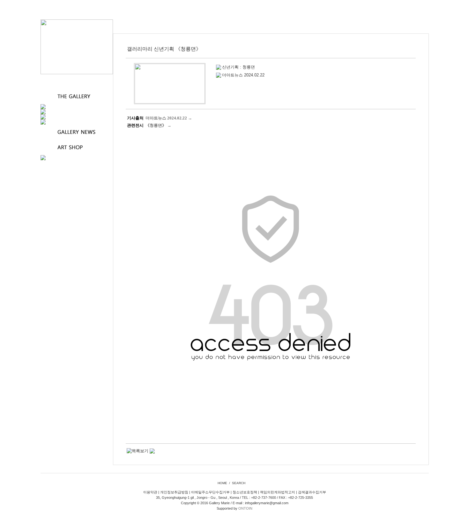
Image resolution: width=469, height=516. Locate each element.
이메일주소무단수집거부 (210, 492)
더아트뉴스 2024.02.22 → (168, 118)
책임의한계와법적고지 (277, 492)
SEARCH (238, 483)
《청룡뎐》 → (158, 125)
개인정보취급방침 (174, 492)
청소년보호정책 (245, 492)
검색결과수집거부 (312, 492)
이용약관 (150, 492)
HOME (222, 483)
